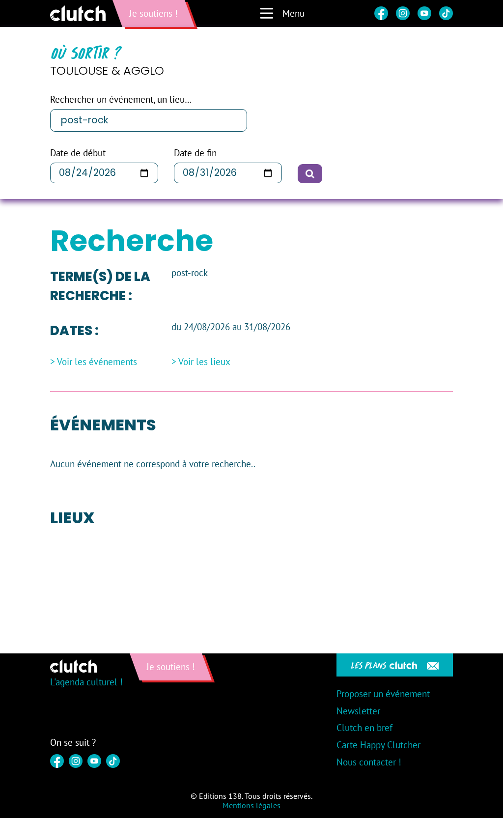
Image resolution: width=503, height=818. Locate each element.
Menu (293, 13)
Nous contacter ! (368, 762)
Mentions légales (251, 805)
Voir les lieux (204, 361)
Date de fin (195, 153)
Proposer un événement (383, 694)
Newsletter (358, 711)
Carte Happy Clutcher (378, 745)
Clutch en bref (364, 727)
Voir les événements (97, 361)
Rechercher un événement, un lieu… (121, 99)
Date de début (78, 153)
